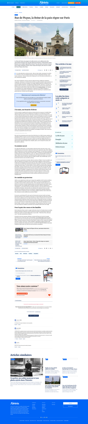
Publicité (43, 411)
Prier (18, 7)
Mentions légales (39, 420)
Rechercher (23, 2)
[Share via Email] (50, 70)
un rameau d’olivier (41, 87)
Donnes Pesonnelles (59, 420)
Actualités (41, 7)
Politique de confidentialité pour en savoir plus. (63, 162)
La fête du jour (60, 136)
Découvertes (52, 7)
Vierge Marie (36, 253)
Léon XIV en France (65, 7)
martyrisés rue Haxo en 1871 (41, 221)
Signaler (19, 324)
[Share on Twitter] (48, 70)
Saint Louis (46, 4)
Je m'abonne (70, 2)
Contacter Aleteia (53, 420)
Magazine (43, 407)
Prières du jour (60, 147)
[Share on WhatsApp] (52, 70)
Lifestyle (46, 7)
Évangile (58, 139)
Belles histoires (25, 7)
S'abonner (70, 403)
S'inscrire (17, 278)
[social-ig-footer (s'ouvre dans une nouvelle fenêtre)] (46, 417)
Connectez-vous (37, 311)
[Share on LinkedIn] (46, 70)
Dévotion (20, 12)
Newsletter (44, 404)
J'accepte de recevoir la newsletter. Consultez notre (29, 276)
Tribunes (36, 7)
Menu (13, 7)
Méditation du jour (61, 143)
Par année (53, 404)
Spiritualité (58, 7)
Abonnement (44, 408)
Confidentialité (66, 420)
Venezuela (13, 359)
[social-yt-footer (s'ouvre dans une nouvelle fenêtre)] (41, 417)
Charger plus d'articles (64, 89)
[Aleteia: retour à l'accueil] (44, 2)
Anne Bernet (33, 20)
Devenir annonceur (46, 420)
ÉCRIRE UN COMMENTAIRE (33, 315)
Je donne (77, 2)
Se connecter (65, 2)
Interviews (31, 7)
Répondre (16, 324)
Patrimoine (25, 253)
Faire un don (33, 105)
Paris (21, 253)
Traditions (30, 253)
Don (42, 410)
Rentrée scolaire (72, 7)
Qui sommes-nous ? (33, 420)
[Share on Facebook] (44, 70)
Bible (47, 359)
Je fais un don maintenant (21, 293)
